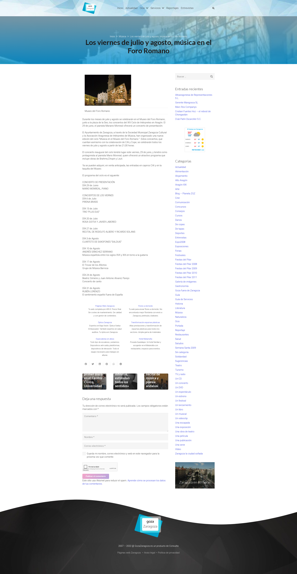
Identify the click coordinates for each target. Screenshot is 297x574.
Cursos (178, 215)
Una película (181, 436)
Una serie (180, 444)
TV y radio (180, 374)
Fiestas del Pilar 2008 (186, 264)
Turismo (179, 369)
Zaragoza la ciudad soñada (189, 453)
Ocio (177, 321)
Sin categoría (182, 352)
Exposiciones (181, 246)
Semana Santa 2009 (185, 347)
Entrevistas (180, 237)
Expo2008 (180, 242)
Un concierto (181, 383)
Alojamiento (181, 175)
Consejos (180, 211)
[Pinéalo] (106, 364)
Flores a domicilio (145, 306)
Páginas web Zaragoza (129, 552)
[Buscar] (213, 8)
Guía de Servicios (184, 299)
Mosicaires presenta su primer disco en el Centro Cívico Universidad (93, 376)
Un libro (179, 409)
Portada (179, 325)
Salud (178, 339)
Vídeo (178, 449)
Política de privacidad (169, 552)
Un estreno (180, 396)
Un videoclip (181, 418)
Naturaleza (180, 317)
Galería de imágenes (185, 281)
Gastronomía (182, 286)
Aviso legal (149, 552)
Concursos (180, 206)
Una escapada (182, 422)
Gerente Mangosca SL (186, 102)
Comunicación (182, 202)
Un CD (178, 378)
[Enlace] (89, 8)
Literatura (180, 308)
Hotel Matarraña (145, 339)
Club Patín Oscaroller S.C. (188, 119)
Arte (177, 189)
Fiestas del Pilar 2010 (186, 272)
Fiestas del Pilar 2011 (186, 277)
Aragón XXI (181, 184)
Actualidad (180, 167)
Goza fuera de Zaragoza (187, 290)
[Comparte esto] (85, 364)
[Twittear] (92, 364)
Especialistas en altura (105, 339)
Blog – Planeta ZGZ (185, 193)
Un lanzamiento (183, 405)
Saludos (179, 343)
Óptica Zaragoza (105, 322)
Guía (177, 294)
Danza (178, 220)
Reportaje (180, 330)
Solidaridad (181, 356)
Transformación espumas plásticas (145, 322)
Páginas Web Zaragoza (105, 306)
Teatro (178, 365)
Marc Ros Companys (186, 107)
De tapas (179, 228)
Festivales (180, 255)
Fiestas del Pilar (183, 259)
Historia (179, 303)
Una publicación (183, 440)
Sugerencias (181, 361)
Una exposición (183, 427)
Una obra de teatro (184, 431)
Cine (177, 198)
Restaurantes (182, 334)
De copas (180, 224)
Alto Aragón (181, 180)
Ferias (178, 250)
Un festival (180, 400)
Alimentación (182, 171)
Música (179, 312)
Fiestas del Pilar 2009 (186, 268)
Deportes (179, 233)
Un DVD (179, 387)
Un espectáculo (183, 391)
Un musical (181, 414)
